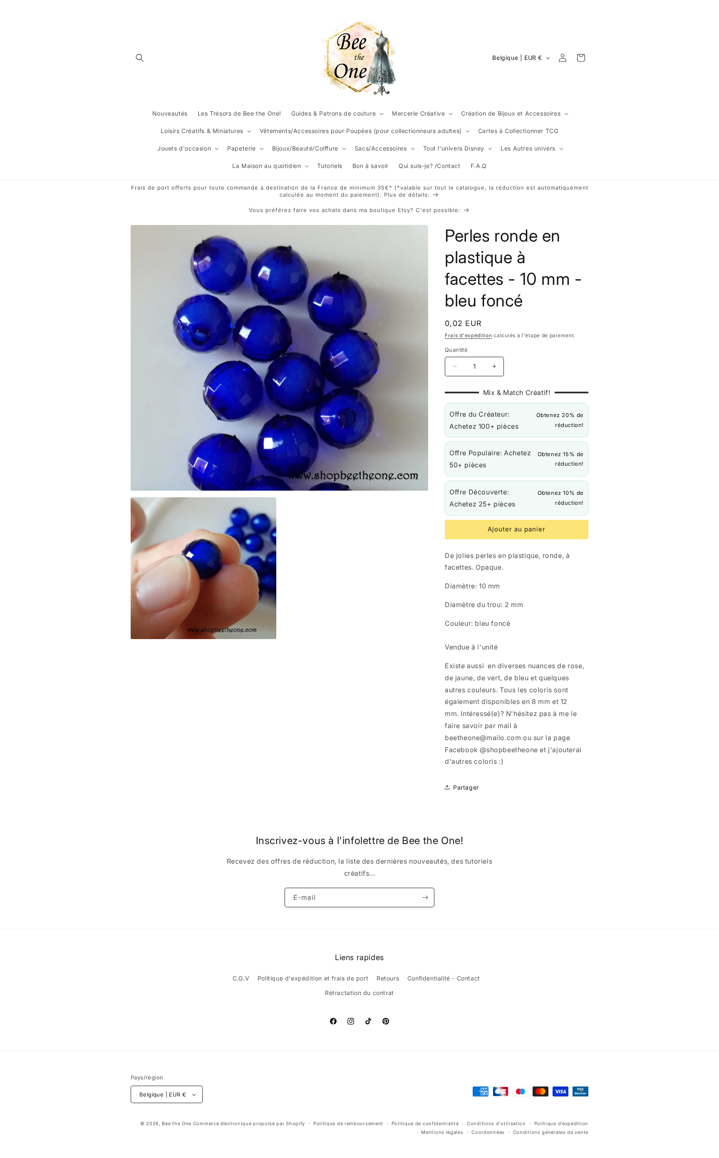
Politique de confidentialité (425, 1123)
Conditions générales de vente (550, 1132)
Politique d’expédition (561, 1123)
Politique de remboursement (348, 1123)
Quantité (456, 349)
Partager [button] (466, 787)
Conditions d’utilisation (496, 1123)
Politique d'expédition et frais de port (313, 977)
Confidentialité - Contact (443, 977)
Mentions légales (442, 1132)
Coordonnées (488, 1132)
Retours (388, 977)
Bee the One (176, 1123)
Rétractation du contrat (359, 992)
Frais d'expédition (468, 335)
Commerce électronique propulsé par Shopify (249, 1123)
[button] (140, 58)
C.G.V (241, 977)
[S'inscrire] (425, 897)
